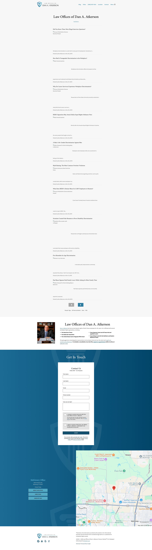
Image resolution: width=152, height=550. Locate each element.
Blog (80, 4)
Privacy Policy (84, 543)
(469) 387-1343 (64, 343)
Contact (106, 4)
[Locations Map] (114, 488)
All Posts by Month (76, 310)
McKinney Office (38, 480)
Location (100, 4)
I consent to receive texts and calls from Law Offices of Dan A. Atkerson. (77, 417)
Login (89, 543)
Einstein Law (87, 541)
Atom (83, 310)
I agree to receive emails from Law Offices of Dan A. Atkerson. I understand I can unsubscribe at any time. (77, 426)
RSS (86, 310)
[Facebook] (49, 541)
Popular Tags (68, 310)
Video (84, 4)
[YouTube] (42, 541)
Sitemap (78, 543)
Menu (112, 4)
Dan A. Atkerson (64, 328)
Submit (76, 433)
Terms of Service (77, 439)
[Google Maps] (38, 541)
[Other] (45, 541)
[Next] (80, 305)
